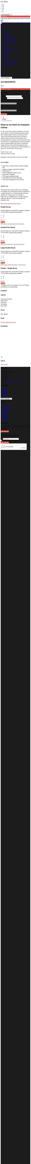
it (2, 11)
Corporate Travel (9, 43)
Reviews (6, 31)
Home (4, 30)
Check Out (4, 98)
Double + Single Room (10, 42)
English (4, 390)
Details (3, 222)
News (4, 45)
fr (2, 10)
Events (6, 33)
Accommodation (7, 35)
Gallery (4, 55)
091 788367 (4, 1)
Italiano (4, 395)
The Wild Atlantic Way (10, 62)
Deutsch (4, 389)
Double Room (8, 37)
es (3, 8)
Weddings (5, 54)
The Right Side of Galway (11, 64)
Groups (4, 57)
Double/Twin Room (9, 38)
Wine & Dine (6, 47)
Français (4, 394)
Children (3, 107)
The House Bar (8, 49)
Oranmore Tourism (9, 61)
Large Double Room (10, 40)
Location (5, 59)
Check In (3, 96)
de (3, 4)
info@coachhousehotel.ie (8, 322)
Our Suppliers (8, 52)
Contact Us (5, 66)
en (3, 6)
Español (4, 392)
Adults (2, 100)
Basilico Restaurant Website (12, 50)
